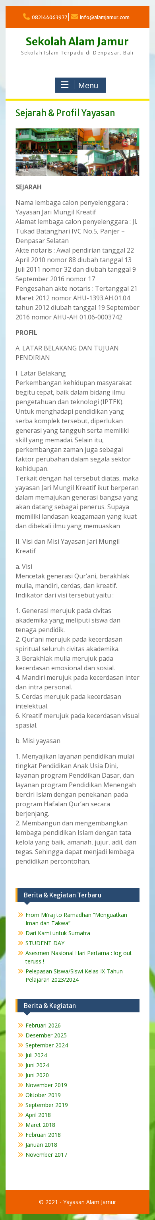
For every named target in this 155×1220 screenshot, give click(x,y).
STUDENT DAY (44, 943)
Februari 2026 (43, 1025)
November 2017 (46, 1154)
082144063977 (49, 17)
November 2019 (46, 1085)
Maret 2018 (40, 1125)
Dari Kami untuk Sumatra (57, 933)
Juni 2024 (37, 1065)
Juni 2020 (37, 1075)
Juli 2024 (36, 1055)
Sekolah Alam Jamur (77, 41)
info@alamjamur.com (105, 17)
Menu (88, 85)
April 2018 (38, 1115)
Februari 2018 (43, 1134)
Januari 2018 (41, 1144)
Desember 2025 (46, 1035)
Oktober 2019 (43, 1095)
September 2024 (46, 1045)
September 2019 (46, 1105)
